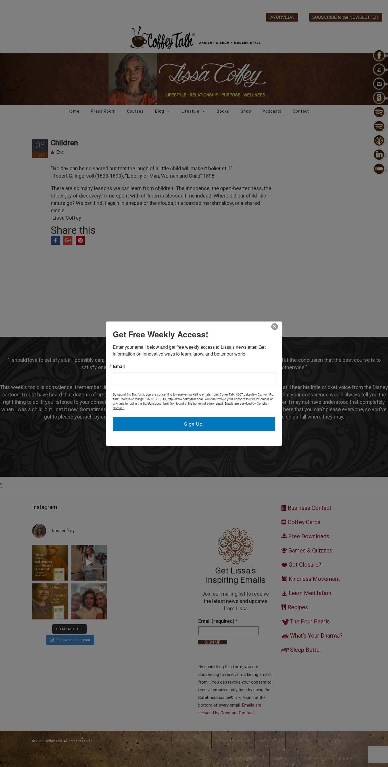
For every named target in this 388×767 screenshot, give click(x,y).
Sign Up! (194, 424)
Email (119, 366)
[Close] (274, 326)
